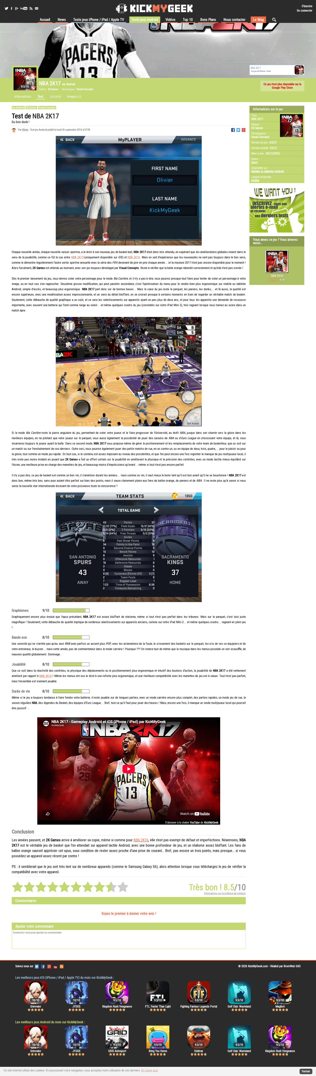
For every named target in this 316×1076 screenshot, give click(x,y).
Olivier (25, 129)
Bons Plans (208, 19)
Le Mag (258, 19)
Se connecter (304, 10)
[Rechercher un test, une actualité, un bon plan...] (275, 19)
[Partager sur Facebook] (233, 129)
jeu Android (18, 107)
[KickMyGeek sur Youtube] (23, 8)
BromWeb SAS (292, 966)
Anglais (255, 180)
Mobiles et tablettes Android (267, 171)
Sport (254, 162)
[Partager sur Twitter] (238, 129)
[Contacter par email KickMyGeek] (36, 8)
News (62, 19)
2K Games (31, 107)
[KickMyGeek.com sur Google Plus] (49, 966)
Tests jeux (98, 19)
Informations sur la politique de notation (225, 893)
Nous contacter (234, 19)
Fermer (306, 1071)
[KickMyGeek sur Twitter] (6, 8)
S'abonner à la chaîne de (191, 822)
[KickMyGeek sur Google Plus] (16, 8)
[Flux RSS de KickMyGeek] (31, 8)
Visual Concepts (47, 107)
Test (40, 96)
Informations (22, 96)
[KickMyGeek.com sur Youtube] (55, 966)
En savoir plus (149, 1070)
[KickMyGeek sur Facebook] (11, 8)
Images (74, 96)
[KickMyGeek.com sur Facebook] (43, 966)
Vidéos (170, 19)
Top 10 (188, 19)
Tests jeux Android (144, 19)
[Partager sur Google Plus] (243, 129)
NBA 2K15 (77, 257)
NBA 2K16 (133, 257)
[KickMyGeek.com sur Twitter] (37, 966)
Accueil (45, 19)
